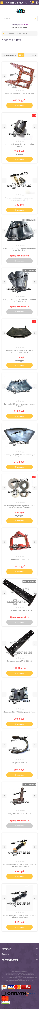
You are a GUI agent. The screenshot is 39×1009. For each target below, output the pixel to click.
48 (33, 55)
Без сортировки (8, 55)
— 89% (5, 1002)
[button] (4, 76)
